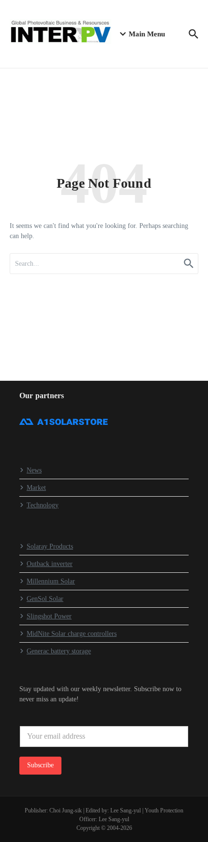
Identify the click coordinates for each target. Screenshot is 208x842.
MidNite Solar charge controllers (72, 633)
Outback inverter (50, 563)
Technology (43, 505)
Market (36, 487)
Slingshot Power (49, 616)
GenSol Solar (45, 598)
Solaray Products (50, 546)
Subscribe (40, 765)
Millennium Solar (51, 581)
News (34, 470)
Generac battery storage (59, 651)
